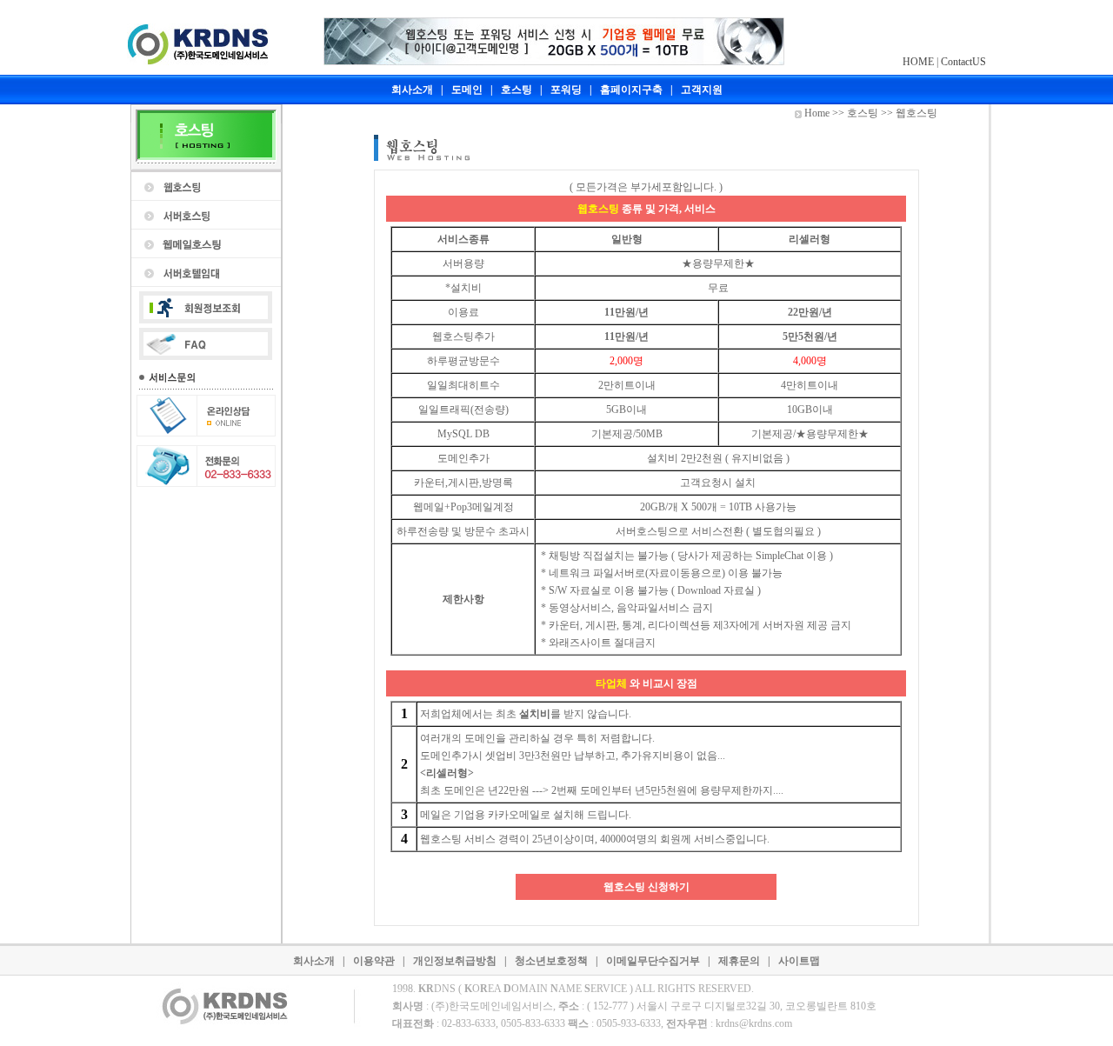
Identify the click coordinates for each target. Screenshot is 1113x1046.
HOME (918, 62)
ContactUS (963, 62)
